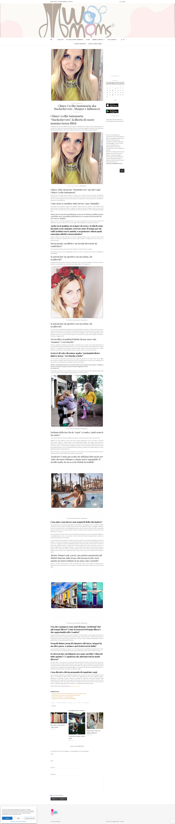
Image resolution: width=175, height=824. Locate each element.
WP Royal (58, 821)
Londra (79, 702)
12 (112, 90)
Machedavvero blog (75, 686)
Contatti (70, 1)
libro (75, 702)
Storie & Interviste (80, 43)
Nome (52, 754)
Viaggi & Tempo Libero (95, 43)
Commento (53, 774)
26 (112, 94)
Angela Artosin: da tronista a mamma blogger (64, 698)
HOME (52, 1)
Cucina (88, 39)
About (55, 1)
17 (107, 92)
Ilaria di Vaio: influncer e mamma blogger (62, 697)
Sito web (53, 767)
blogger (53, 702)
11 (109, 90)
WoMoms (54, 705)
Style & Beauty (112, 39)
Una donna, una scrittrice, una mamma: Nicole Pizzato (66, 695)
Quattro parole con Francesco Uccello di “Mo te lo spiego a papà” (69, 693)
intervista (70, 702)
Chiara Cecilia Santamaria (73, 186)
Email (52, 760)
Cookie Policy (12, 821)
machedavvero (86, 702)
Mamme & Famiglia (97, 39)
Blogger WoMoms (62, 1)
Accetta (7, 818)
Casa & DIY (60, 39)
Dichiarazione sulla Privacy (21, 821)
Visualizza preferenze (30, 818)
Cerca (122, 170)
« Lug (114, 100)
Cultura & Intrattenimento (74, 39)
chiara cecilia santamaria (61, 702)
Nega (18, 818)
